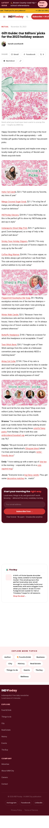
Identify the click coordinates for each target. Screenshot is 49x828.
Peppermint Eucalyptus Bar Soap (16, 298)
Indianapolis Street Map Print (14, 228)
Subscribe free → (24, 511)
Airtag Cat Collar (8, 361)
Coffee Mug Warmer (10, 254)
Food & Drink (6, 710)
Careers (5, 777)
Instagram (11, 802)
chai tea (43, 462)
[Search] (27, 16)
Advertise (5, 764)
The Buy (39, 670)
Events (27, 670)
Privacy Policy (16, 810)
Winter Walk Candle (10, 314)
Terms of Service (31, 810)
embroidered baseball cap (13, 435)
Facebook (30, 54)
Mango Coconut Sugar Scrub (14, 201)
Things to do (12, 670)
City (10, 663)
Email (16, 54)
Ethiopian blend (32, 448)
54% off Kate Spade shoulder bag (26, 576)
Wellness (24, 676)
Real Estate (35, 663)
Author (7, 657)
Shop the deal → (19, 596)
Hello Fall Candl (8, 192)
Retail (5, 26)
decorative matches (15, 478)
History (21, 663)
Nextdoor (10, 61)
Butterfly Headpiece (10, 335)
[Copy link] (20, 61)
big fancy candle (31, 475)
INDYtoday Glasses (10, 215)
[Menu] (4, 16)
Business (41, 657)
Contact (5, 784)
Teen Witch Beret (9, 344)
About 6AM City (8, 771)
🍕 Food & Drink (24, 657)
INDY (15, 17)
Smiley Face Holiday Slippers (14, 241)
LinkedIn (38, 802)
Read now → (42, 4)
